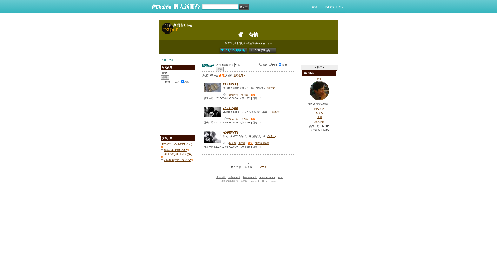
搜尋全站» (239, 75)
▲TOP (262, 167)
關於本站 (319, 108)
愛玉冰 (241, 143)
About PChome (267, 177)
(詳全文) (271, 88)
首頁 (163, 59)
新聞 (314, 6)
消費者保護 (234, 177)
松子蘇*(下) (230, 132)
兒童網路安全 (250, 177)
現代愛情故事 (262, 143)
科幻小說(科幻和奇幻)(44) (178, 154)
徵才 (280, 177)
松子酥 (244, 95)
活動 (171, 59)
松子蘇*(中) (230, 108)
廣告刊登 (221, 177)
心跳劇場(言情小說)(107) (177, 160)
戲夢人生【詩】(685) (175, 150)
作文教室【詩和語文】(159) (176, 144)
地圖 (319, 117)
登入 (340, 6)
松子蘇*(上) (230, 84)
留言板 (319, 113)
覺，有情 (248, 35)
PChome (329, 6)
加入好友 (319, 121)
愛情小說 (233, 95)
